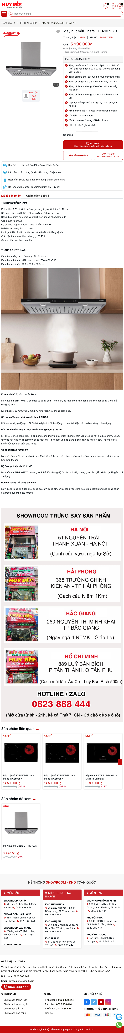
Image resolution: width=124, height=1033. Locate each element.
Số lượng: (68, 134)
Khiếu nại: (58, 1008)
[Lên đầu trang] (119, 1009)
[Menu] (4, 14)
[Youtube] (101, 1002)
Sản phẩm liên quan (18, 729)
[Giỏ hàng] (120, 6)
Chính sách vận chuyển (16, 1004)
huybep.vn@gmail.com (21, 981)
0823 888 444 (21, 976)
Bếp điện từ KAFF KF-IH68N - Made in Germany (101, 777)
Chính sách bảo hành (15, 1013)
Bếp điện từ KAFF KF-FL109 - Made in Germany (18, 777)
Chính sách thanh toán (15, 999)
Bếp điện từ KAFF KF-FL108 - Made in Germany (59, 777)
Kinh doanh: (59, 999)
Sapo (91, 1029)
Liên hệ (49, 1013)
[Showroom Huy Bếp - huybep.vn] (12, 5)
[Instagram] (108, 1002)
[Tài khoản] (113, 6)
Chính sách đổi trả (13, 1008)
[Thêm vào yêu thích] (58, 31)
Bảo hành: (58, 1004)
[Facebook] (87, 1002)
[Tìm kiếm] (12, 14)
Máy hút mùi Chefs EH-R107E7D (20, 845)
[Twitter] (94, 1002)
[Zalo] (119, 1017)
